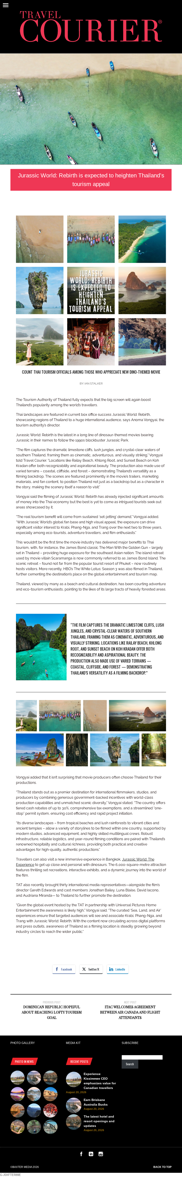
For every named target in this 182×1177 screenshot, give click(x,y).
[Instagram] (101, 1155)
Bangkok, (126, 859)
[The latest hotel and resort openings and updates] (50, 1078)
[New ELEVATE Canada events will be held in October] (50, 1127)
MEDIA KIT (73, 1043)
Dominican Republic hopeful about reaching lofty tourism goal (52, 1012)
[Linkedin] (91, 1155)
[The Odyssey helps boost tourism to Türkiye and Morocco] (50, 1094)
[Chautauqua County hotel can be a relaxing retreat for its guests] (17, 1127)
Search (130, 1064)
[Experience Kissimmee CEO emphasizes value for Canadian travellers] (17, 1078)
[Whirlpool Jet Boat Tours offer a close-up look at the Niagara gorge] (50, 1111)
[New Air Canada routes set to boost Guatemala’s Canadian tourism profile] (17, 1094)
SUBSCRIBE (130, 1043)
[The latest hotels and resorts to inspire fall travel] (17, 1111)
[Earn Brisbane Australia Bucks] (34, 1078)
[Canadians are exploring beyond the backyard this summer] (34, 1127)
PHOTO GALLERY (22, 1043)
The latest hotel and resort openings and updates (99, 1121)
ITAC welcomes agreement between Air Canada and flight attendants (130, 1012)
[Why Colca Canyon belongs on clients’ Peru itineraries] (34, 1111)
